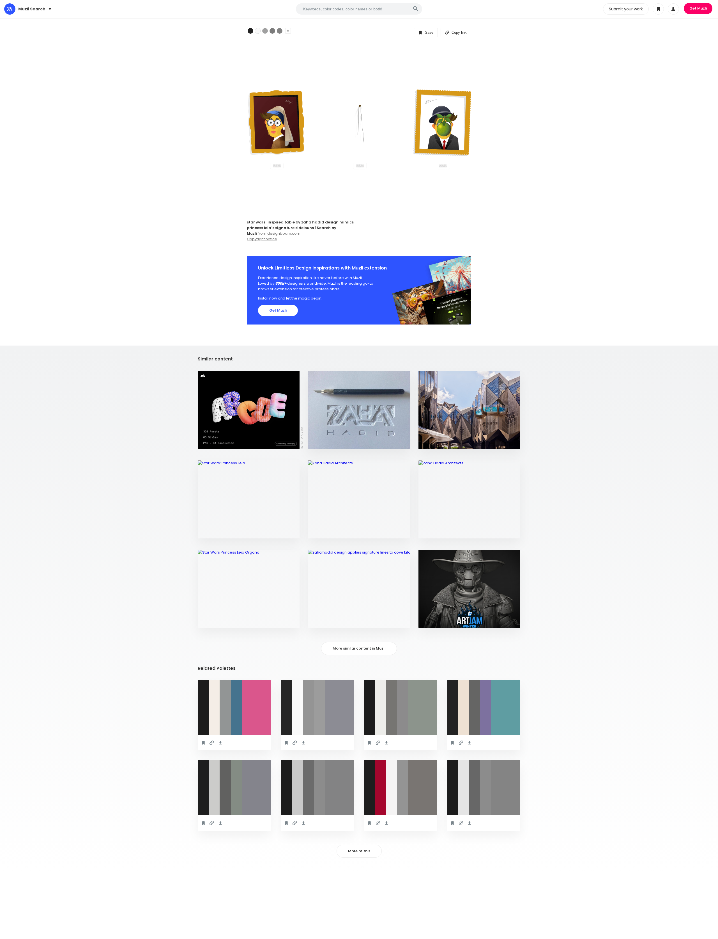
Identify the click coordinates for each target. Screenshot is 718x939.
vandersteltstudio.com (223, 621)
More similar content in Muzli (359, 648)
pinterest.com (215, 531)
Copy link (458, 32)
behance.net (323, 531)
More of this (359, 851)
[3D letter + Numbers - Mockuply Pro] (249, 410)
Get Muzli (698, 8)
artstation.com (437, 621)
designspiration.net (330, 442)
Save (428, 32)
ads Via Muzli (302, 438)
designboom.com (283, 233)
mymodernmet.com (440, 442)
